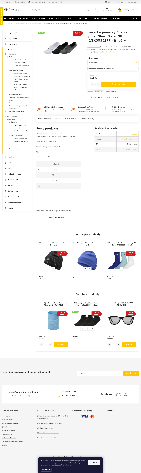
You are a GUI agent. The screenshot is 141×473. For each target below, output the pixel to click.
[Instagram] (125, 394)
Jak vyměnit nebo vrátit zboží (36, 2)
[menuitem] (9, 18)
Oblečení (10, 50)
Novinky (10, 185)
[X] (120, 394)
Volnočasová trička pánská (21, 66)
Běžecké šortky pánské (20, 73)
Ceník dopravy (6, 2)
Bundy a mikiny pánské (16, 95)
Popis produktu (43, 119)
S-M (53, 269)
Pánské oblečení (11, 54)
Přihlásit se (130, 373)
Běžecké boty (84, 457)
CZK (109, 2)
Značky (10, 208)
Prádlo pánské (13, 109)
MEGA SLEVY (12, 180)
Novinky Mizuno (13, 191)
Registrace (134, 2)
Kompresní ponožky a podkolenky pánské (19, 99)
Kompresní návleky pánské (17, 103)
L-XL (89, 269)
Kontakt (4, 445)
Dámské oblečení (12, 116)
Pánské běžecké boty (59, 457)
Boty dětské (12, 44)
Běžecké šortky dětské (20, 139)
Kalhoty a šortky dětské (16, 136)
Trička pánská (13, 57)
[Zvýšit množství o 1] (98, 84)
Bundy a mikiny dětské (15, 149)
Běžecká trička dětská (20, 125)
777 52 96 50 (102, 9)
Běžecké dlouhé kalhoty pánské (21, 80)
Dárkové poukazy (14, 174)
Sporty (9, 168)
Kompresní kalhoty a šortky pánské (19, 106)
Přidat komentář (56, 218)
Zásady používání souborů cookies (12, 442)
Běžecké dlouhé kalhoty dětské (21, 142)
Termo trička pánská (20, 63)
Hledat (88, 9)
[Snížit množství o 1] (92, 84)
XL (92, 329)
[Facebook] (116, 394)
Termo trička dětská (19, 128)
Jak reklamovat (53, 2)
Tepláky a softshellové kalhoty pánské (20, 88)
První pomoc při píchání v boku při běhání (50, 423)
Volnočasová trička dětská (21, 131)
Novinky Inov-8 (13, 197)
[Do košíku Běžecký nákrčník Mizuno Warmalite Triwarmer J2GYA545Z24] (61, 344)
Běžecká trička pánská (20, 60)
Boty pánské (12, 33)
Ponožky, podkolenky (16, 112)
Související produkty (70, 119)
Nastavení (46, 469)
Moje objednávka (20, 2)
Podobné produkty (87, 119)
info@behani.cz (69, 391)
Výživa (9, 163)
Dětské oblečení (11, 119)
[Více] (133, 18)
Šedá (135, 149)
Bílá (126, 149)
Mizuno (113, 91)
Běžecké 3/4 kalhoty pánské (22, 76)
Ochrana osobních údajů (9, 438)
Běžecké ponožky (93, 47)
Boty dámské (12, 38)
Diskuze (56, 119)
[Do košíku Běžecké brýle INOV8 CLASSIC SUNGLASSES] (129, 344)
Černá (130, 149)
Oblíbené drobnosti (15, 202)
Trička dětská (13, 122)
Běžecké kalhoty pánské (16, 70)
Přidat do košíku (119, 84)
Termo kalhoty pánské (20, 84)
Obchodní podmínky (8, 431)
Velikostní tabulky (7, 434)
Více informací (66, 465)
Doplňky (10, 157)
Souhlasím (94, 462)
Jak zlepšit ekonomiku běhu (45, 428)
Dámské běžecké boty (72, 457)
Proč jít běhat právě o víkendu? (46, 438)
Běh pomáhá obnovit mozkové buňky (48, 433)
